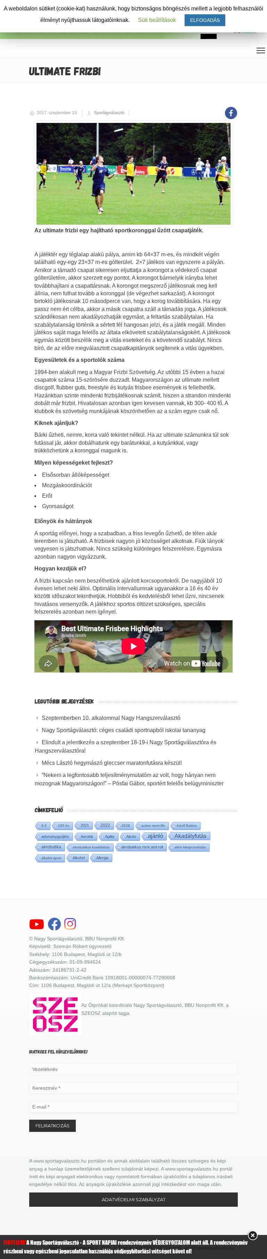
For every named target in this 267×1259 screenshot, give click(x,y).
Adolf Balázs (187, 825)
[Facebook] (231, 109)
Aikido (131, 836)
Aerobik (87, 836)
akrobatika (51, 847)
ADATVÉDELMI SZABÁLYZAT (133, 1199)
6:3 (44, 825)
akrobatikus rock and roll (142, 847)
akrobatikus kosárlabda (91, 847)
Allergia (102, 858)
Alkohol (79, 858)
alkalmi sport (51, 858)
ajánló (155, 836)
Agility (110, 836)
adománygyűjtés (55, 836)
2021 (85, 825)
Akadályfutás (191, 836)
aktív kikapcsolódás (190, 847)
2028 (126, 825)
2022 (105, 825)
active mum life (153, 825)
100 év (63, 825)
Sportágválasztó (109, 112)
